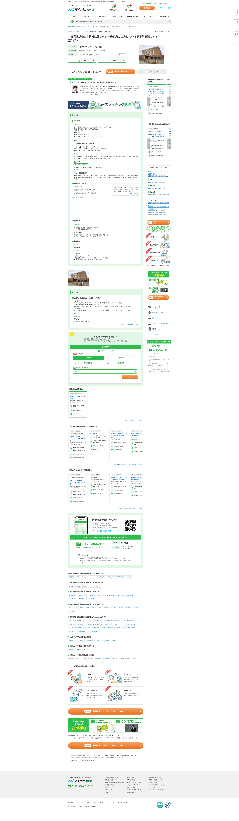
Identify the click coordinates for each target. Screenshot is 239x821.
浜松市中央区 (89, 640)
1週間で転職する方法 (154, 787)
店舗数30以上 (118, 620)
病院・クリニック (81, 577)
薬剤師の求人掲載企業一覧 (134, 790)
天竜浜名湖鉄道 (81, 649)
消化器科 (121, 608)
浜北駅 (134, 658)
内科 (70, 608)
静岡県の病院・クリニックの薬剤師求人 (158, 195)
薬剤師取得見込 (88, 363)
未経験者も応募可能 (93, 624)
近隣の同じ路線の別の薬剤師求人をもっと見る (130, 508)
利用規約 (107, 787)
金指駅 (71, 658)
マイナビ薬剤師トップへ (111, 777)
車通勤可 (77, 186)
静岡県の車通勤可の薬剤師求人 (157, 212)
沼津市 (107, 640)
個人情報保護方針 (122, 802)
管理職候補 (96, 627)
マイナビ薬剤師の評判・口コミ (157, 790)
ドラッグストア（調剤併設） (97, 577)
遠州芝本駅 (115, 658)
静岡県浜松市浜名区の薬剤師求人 (158, 176)
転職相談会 (102, 16)
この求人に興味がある (118, 72)
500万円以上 (110, 595)
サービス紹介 (86, 16)
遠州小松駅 (106, 658)
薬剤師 (88, 357)
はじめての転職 (153, 782)
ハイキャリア (72, 631)
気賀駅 (77, 658)
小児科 (99, 608)
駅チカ (83, 186)
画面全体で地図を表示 (77, 197)
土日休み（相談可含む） (76, 627)
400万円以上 (91, 595)
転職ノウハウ (117, 16)
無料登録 (147, 8)
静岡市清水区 (72, 640)
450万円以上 (101, 595)
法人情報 (113, 60)
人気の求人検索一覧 (132, 787)
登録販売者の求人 (130, 627)
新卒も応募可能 (105, 624)
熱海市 (113, 640)
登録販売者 (121, 363)
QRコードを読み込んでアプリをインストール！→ (107, 531)
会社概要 (70, 802)
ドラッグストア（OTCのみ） (116, 577)
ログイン (163, 8)
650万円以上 (72, 598)
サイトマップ (108, 792)
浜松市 (81, 640)
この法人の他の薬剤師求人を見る (129, 324)
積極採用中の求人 (84, 631)
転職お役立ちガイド (133, 16)
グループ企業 (110, 802)
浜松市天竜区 (99, 640)
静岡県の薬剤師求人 (154, 174)
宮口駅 (84, 658)
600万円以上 (129, 595)
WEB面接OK (95, 631)
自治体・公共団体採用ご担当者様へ (114, 782)
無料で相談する (134, 193)
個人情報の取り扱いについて (112, 785)
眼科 (93, 608)
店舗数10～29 (108, 620)
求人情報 (83, 60)
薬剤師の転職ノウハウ (155, 777)
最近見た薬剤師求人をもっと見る (133, 420)
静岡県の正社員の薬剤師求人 (156, 188)
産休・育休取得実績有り (81, 164)
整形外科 (106, 608)
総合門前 (87, 627)
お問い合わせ (108, 790)
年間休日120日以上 (129, 620)
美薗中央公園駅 (125, 658)
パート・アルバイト (94, 586)
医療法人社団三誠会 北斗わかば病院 (78, 32)
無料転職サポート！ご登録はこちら (104, 711)
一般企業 (128, 577)
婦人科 (136, 608)
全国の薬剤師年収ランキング (156, 785)
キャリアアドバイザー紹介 (134, 782)
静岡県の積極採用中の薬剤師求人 (158, 214)
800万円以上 (91, 598)
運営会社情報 (130, 792)
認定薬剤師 (121, 357)
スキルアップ (89, 620)
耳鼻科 (87, 608)
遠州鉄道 (71, 649)
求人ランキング (149, 16)
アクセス (122, 54)
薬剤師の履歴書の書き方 (155, 780)
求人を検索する (164, 16)
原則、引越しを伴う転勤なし (77, 624)
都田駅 (90, 658)
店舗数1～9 (98, 620)
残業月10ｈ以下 (79, 224)
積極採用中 (77, 124)
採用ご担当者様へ (148, 3)
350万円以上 (82, 595)
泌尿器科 (71, 611)
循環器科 (128, 608)
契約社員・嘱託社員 (81, 586)
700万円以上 (82, 598)
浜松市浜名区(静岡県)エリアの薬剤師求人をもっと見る (128, 464)
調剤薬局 (71, 577)
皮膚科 (81, 608)
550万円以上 (120, 595)
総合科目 (113, 608)
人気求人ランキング (132, 785)
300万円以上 (72, 595)
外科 (75, 608)
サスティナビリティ (91, 802)
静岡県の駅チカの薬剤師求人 (156, 211)
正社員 (71, 586)
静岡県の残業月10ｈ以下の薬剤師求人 (158, 204)
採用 (101, 802)
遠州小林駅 (98, 658)
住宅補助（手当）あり (118, 624)
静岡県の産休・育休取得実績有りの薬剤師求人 (158, 208)
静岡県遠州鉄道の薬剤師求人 (156, 182)
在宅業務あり (119, 627)
